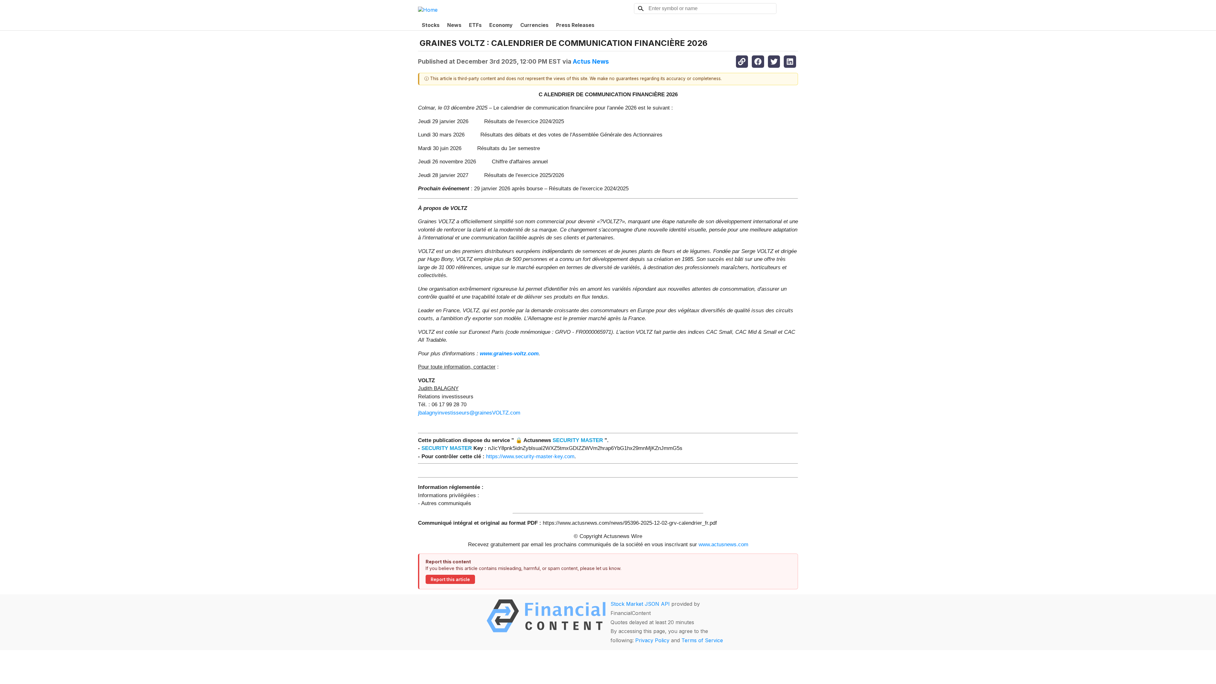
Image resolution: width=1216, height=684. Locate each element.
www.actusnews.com (723, 545)
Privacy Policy (652, 640)
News (454, 25)
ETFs (475, 25)
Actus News (591, 61)
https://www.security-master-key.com (530, 456)
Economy (501, 25)
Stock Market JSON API (640, 604)
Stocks (431, 25)
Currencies (534, 25)
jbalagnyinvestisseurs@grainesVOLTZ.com (469, 413)
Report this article (450, 579)
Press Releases (575, 25)
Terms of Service (702, 640)
